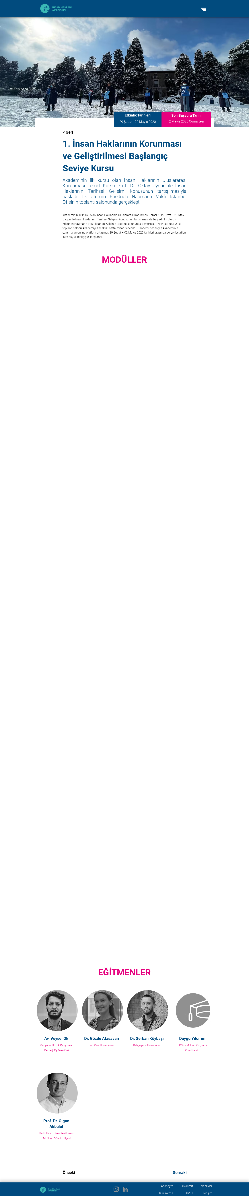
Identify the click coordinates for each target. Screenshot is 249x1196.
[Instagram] (116, 1189)
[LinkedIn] (125, 1189)
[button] (203, 9)
